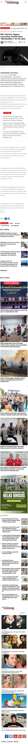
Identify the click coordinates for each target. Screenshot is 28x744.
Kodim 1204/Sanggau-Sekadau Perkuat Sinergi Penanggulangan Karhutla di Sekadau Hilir (12, 379)
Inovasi (8, 31)
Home (1, 31)
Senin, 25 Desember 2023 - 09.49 (10, 42)
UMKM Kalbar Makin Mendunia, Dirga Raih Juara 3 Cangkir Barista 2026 (13, 311)
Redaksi (3, 741)
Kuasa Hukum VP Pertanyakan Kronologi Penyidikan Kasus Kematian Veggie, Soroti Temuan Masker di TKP (11, 571)
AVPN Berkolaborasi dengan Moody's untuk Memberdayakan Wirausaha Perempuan (10, 234)
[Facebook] (5, 218)
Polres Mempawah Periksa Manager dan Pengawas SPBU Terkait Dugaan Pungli (11, 520)
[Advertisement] (14, 11)
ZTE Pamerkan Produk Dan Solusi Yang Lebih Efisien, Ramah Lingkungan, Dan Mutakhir (10, 253)
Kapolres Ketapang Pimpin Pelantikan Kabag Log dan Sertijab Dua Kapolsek (12, 447)
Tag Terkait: (4, 223)
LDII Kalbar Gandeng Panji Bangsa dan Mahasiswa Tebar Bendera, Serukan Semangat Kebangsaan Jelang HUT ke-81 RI (11, 588)
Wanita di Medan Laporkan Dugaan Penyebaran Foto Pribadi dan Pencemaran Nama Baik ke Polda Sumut (11, 546)
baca (21, 42)
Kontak (16, 741)
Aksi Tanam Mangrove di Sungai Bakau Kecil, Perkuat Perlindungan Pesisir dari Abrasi (10, 597)
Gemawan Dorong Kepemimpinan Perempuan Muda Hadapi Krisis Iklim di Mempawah (10, 562)
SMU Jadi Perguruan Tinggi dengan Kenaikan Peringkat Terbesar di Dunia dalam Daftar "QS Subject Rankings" (13, 118)
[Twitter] (8, 218)
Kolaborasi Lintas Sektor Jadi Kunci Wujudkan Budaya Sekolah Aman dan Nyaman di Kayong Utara (11, 529)
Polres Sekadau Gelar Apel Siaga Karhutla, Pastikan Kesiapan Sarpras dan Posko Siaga (13, 414)
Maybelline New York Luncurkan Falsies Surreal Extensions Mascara (10, 244)
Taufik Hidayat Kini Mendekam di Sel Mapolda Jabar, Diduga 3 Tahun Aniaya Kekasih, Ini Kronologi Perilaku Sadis (11, 538)
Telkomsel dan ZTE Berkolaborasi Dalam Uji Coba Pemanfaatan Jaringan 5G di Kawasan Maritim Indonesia (9, 263)
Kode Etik (10, 741)
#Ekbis (11, 223)
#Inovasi (17, 223)
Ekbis (5, 31)
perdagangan (19, 31)
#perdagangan (15, 225)
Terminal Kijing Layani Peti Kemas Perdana (10, 552)
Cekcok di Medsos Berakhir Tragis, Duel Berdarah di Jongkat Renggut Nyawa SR (10, 578)
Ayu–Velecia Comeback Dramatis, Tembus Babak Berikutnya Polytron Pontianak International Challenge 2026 (13, 468)
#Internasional (5, 225)
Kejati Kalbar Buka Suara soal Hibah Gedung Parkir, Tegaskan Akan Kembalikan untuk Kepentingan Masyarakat (13, 344)
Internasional (13, 31)
